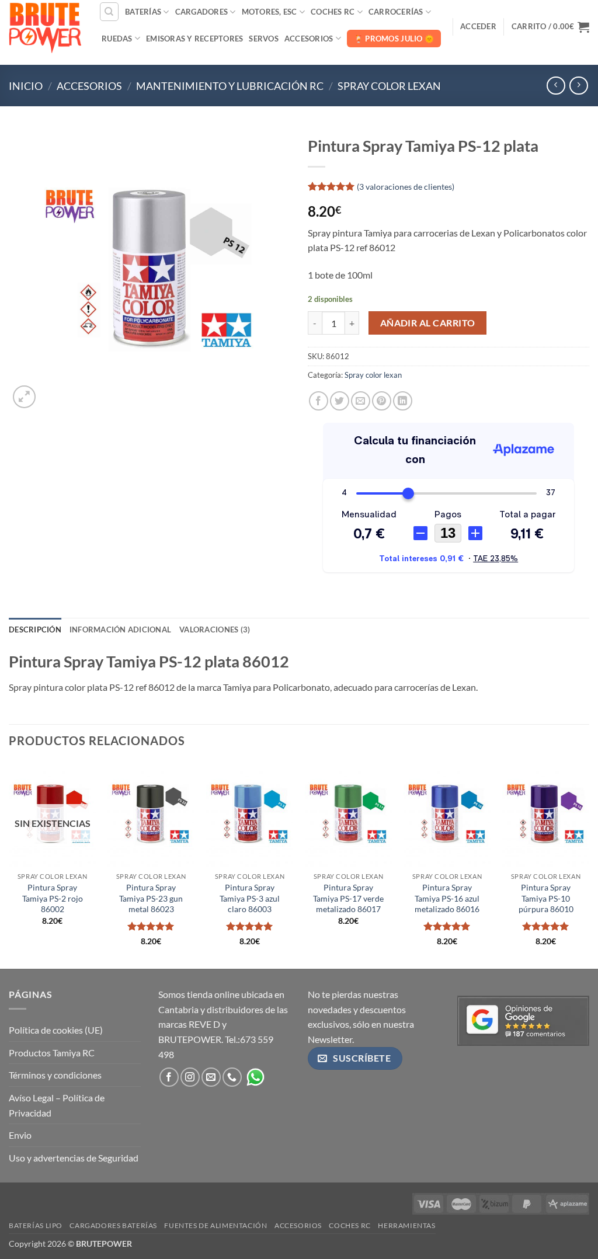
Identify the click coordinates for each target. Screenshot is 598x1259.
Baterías (143, 11)
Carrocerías (395, 11)
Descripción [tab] (35, 629)
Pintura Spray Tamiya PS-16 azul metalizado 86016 (447, 898)
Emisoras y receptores (194, 38)
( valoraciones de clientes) (405, 186)
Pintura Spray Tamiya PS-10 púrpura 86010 (546, 898)
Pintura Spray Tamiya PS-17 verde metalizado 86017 (348, 898)
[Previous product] (578, 85)
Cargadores (201, 11)
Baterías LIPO (35, 1225)
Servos (264, 38)
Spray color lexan (389, 85)
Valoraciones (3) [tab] (214, 629)
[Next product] (556, 85)
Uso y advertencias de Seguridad (73, 1157)
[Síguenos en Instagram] (190, 1077)
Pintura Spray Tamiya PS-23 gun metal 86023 (151, 898)
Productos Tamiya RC (52, 1052)
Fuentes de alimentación (215, 1225)
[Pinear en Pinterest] (381, 401)
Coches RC (332, 11)
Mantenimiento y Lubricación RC (230, 85)
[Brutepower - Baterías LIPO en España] (45, 26)
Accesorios (308, 38)
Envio (20, 1134)
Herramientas (406, 1225)
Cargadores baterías (113, 1225)
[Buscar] (109, 11)
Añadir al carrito (427, 323)
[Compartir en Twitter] (339, 401)
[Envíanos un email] (211, 1077)
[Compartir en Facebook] (318, 401)
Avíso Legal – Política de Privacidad (57, 1105)
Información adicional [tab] (120, 629)
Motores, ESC (269, 11)
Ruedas (117, 38)
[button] (478, 26)
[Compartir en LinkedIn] (402, 401)
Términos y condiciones (55, 1074)
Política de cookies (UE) (56, 1029)
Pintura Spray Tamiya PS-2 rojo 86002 (52, 898)
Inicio (26, 85)
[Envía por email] (360, 401)
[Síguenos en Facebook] (169, 1077)
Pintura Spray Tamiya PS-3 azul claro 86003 (250, 898)
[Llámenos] (232, 1077)
